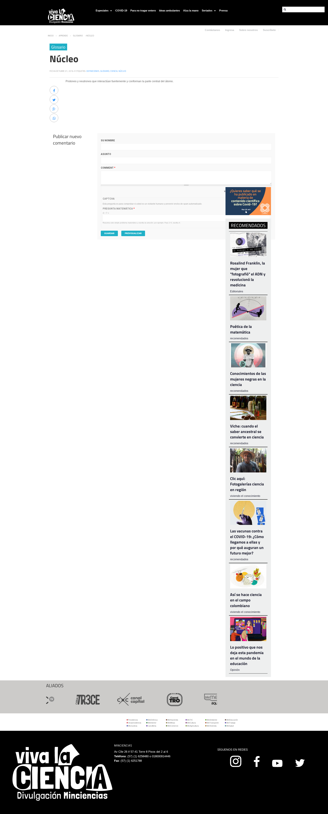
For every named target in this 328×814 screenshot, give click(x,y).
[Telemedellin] (207, 698)
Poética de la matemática (241, 329)
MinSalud (230, 726)
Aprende (63, 36)
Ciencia (114, 71)
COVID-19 (121, 10)
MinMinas (171, 723)
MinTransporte (213, 723)
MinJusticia (132, 726)
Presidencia (133, 720)
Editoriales (236, 291)
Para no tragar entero (143, 10)
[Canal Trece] (76, 698)
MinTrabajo (230, 723)
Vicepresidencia (134, 723)
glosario (104, 71)
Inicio (51, 36)
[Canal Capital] (119, 698)
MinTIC (190, 720)
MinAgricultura (193, 726)
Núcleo (122, 71)
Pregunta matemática (119, 208)
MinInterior (152, 723)
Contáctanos (212, 30)
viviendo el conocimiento (245, 495)
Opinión (235, 669)
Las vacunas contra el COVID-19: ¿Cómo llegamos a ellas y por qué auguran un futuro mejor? (247, 542)
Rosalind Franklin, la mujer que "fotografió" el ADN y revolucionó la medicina (247, 274)
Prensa (223, 10)
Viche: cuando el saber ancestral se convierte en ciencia (247, 431)
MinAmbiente (212, 720)
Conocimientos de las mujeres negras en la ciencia (248, 378)
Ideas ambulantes (169, 10)
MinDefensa (153, 720)
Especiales (102, 10)
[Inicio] (61, 15)
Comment (108, 168)
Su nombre (108, 140)
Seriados (207, 10)
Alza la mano (191, 10)
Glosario (78, 36)
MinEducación (232, 720)
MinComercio (172, 726)
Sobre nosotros (248, 30)
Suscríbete (269, 30)
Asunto (106, 154)
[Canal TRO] (163, 698)
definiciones (92, 71)
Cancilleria (152, 726)
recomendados (239, 338)
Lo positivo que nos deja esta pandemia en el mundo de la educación (247, 655)
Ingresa (229, 30)
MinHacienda (172, 720)
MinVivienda (211, 726)
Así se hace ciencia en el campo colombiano (246, 600)
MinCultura (191, 723)
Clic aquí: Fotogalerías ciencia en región (247, 484)
